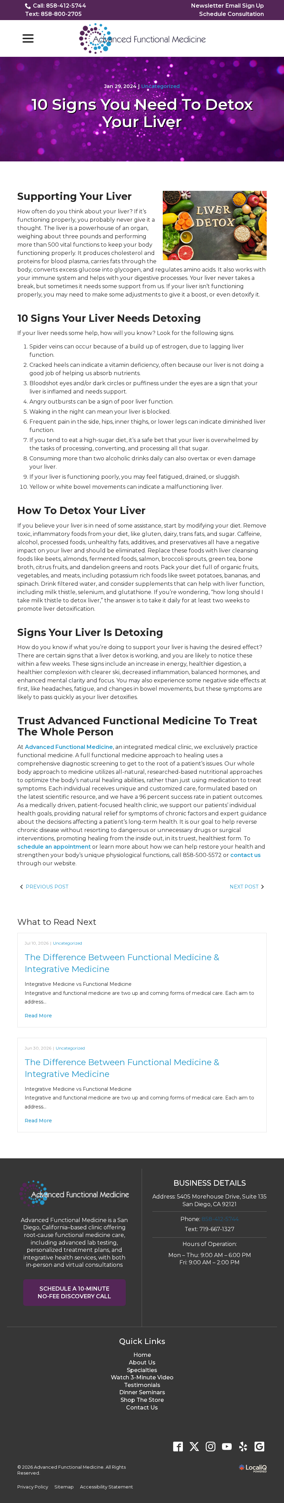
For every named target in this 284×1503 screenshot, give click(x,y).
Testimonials (142, 1385)
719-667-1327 (216, 1229)
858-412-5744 (220, 1219)
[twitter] (194, 1446)
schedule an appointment (54, 846)
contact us (245, 855)
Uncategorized (160, 86)
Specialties (142, 1370)
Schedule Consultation (231, 14)
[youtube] (226, 1446)
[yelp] (243, 1446)
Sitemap (64, 1486)
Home (142, 1355)
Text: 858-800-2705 (53, 14)
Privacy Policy (32, 1486)
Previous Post (47, 887)
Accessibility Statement (106, 1486)
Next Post (244, 887)
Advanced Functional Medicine (69, 747)
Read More (38, 1016)
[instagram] (210, 1446)
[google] (259, 1446)
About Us (142, 1362)
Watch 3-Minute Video (142, 1377)
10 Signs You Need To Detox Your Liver (142, 113)
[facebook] (177, 1446)
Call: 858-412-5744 (59, 5)
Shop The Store (142, 1400)
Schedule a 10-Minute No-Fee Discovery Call (74, 1292)
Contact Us (142, 1407)
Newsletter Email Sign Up (227, 5)
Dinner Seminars (142, 1392)
